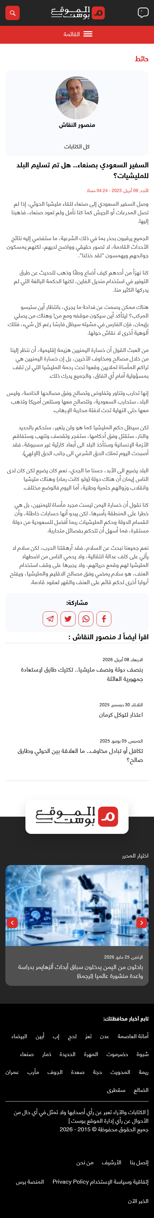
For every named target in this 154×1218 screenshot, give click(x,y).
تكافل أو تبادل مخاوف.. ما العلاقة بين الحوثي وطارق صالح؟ (80, 755)
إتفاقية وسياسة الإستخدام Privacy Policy (101, 1181)
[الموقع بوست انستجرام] (123, 1143)
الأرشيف (111, 1161)
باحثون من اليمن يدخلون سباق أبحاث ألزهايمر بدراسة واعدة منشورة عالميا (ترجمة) (80, 971)
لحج (72, 1035)
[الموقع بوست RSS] (116, 1143)
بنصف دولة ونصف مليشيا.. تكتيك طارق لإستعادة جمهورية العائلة (82, 673)
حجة (97, 1071)
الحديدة (68, 1053)
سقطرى (116, 1089)
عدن (104, 1035)
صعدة (78, 1071)
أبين (40, 1035)
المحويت (120, 1071)
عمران (12, 1071)
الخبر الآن (138, 1200)
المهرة (91, 1053)
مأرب (33, 1071)
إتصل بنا (139, 1161)
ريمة (144, 1071)
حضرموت (117, 1053)
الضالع (141, 1089)
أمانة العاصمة (133, 1035)
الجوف (55, 1071)
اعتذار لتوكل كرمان (121, 714)
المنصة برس (30, 1181)
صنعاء (27, 1053)
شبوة (143, 1053)
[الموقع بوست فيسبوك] (145, 1143)
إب (56, 1035)
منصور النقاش (94, 637)
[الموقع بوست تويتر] (137, 1143)
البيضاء (19, 1035)
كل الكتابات (77, 145)
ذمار (46, 1053)
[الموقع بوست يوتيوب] (130, 1143)
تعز (88, 1035)
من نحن (85, 1161)
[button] (141, 922)
